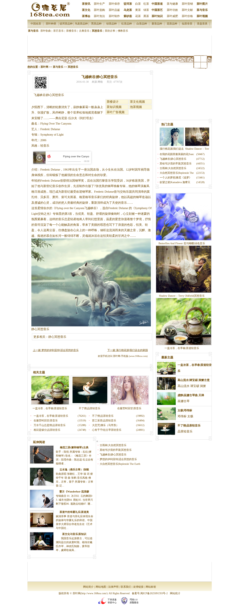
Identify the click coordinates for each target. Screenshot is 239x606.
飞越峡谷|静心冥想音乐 (113, 454)
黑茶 (146, 16)
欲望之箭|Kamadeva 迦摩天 (175, 182)
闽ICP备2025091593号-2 (154, 593)
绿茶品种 (111, 23)
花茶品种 (172, 23)
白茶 (138, 3)
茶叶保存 (114, 3)
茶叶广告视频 (116, 112)
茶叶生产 (99, 3)
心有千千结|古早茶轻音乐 (106, 430)
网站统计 (175, 593)
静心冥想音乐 (40, 329)
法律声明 (113, 586)
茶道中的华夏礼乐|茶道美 (74, 512)
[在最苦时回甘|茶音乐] (130, 404)
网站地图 (101, 586)
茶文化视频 (137, 101)
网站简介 (88, 586)
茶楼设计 (113, 101)
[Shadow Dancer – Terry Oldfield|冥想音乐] (197, 145)
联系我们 (126, 586)
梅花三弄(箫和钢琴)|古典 (74, 447)
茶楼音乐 (71, 30)
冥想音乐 (97, 30)
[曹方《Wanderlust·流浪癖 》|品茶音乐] (41, 506)
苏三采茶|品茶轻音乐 (104, 420)
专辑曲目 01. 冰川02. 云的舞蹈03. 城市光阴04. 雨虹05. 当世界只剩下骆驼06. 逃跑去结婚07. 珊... (74, 500)
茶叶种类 (51, 23)
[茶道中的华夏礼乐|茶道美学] (41, 527)
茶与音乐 (33, 30)
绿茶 (146, 9)
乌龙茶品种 (81, 23)
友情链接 (138, 586)
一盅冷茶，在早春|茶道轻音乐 (49, 408)
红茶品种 (126, 23)
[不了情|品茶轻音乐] (90, 404)
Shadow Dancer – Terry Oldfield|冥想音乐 (182, 295)
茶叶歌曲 (45, 30)
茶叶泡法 (99, 16)
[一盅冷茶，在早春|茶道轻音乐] (50, 404)
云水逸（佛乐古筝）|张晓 (74, 469)
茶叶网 (44, 66)
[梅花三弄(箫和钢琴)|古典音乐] (41, 462)
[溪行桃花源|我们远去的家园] (172, 145)
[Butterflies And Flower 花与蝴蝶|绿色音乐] (184, 239)
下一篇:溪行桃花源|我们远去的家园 (127, 350)
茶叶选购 (99, 9)
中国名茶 (36, 23)
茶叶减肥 (172, 16)
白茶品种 (141, 23)
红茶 (146, 3)
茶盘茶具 (202, 23)
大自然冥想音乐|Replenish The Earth (120, 464)
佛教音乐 (123, 30)
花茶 (138, 16)
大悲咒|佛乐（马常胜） (105, 425)
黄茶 (138, 9)
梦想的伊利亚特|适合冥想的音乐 (118, 459)
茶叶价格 (187, 16)
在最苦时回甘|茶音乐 (129, 408)
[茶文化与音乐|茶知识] (41, 549)
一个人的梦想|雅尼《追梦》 (176, 177)
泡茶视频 (136, 107)
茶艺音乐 (58, 30)
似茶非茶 (187, 23)
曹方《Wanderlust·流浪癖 (74, 491)
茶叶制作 (114, 16)
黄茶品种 (157, 23)
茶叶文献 (187, 9)
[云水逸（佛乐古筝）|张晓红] (41, 484)
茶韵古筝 (110, 30)
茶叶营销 (187, 3)
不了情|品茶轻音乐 (89, 408)
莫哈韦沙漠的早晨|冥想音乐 (116, 450)
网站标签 (151, 586)
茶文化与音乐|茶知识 (74, 534)
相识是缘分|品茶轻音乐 (47, 430)
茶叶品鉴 (114, 9)
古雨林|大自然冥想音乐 (113, 445)
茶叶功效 (172, 9)
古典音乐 (84, 30)
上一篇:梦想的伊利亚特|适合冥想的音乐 (56, 350)
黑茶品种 (96, 23)
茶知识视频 (114, 107)
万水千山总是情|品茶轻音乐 (50, 425)
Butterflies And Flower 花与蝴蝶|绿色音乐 (182, 243)
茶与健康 (172, 3)
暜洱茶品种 (66, 23)
